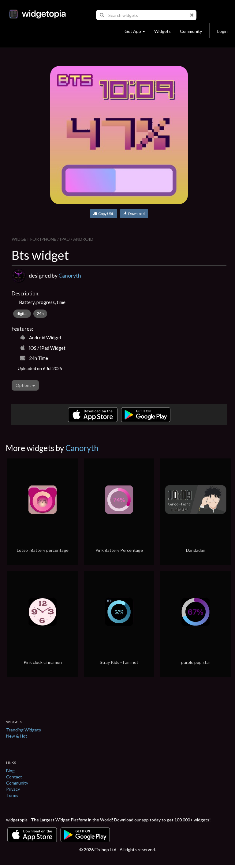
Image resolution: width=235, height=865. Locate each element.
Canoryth (69, 275)
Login (222, 31)
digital (22, 313)
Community (191, 31)
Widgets (162, 31)
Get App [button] (133, 31)
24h (40, 313)
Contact (14, 776)
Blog (10, 770)
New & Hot (16, 735)
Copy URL (105, 213)
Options (24, 385)
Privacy (13, 789)
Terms (12, 795)
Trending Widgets (23, 729)
